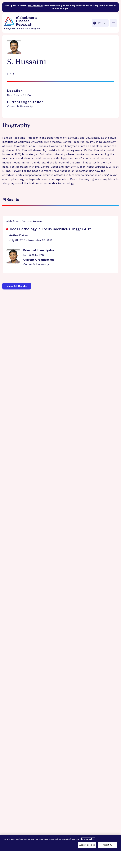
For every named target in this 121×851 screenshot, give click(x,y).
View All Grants (17, 286)
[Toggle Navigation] (113, 23)
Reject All (107, 845)
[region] (60, 843)
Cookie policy (88, 839)
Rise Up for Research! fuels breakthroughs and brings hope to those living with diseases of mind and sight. (60, 7)
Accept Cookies (87, 845)
